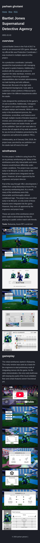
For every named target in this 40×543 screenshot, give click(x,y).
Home (4, 12)
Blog (10, 12)
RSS (16, 12)
